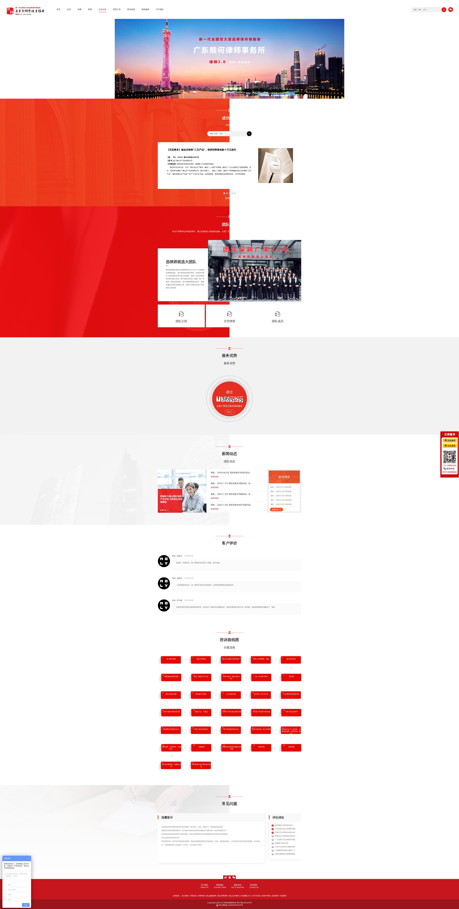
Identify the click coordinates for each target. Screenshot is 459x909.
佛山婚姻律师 (211, 896)
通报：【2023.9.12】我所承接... (281, 504)
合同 (69, 9)
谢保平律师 (266, 896)
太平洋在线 (256, 896)
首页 (58, 9)
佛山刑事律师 (222, 896)
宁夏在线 (193, 896)
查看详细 (164, 510)
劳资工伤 (117, 9)
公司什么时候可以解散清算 (285, 847)
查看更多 (276, 510)
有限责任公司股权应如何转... (285, 836)
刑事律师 (201, 896)
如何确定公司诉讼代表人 (284, 825)
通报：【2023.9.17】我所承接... (281, 487)
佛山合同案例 (234, 896)
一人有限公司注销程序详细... (285, 839)
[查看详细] (214, 477)
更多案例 (229, 198)
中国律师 (283, 896)
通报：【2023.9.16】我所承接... (281, 491)
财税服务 (145, 9)
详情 (229, 412)
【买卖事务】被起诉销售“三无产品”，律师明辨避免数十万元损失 (201, 149)
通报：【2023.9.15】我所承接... (281, 496)
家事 (90, 9)
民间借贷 (131, 9)
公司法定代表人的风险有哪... (285, 829)
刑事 (79, 9)
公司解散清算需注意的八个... (285, 850)
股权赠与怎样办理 (281, 843)
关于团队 (160, 9)
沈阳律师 (274, 896)
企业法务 (102, 9)
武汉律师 (185, 896)
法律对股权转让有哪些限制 (285, 854)
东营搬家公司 (245, 896)
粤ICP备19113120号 (244, 903)
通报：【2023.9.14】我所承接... (281, 500)
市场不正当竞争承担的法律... (285, 832)
